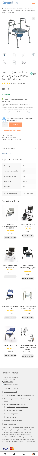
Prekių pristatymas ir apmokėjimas (17, 407)
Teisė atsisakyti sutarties (14, 410)
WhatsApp (5, 454)
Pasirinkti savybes (10, 237)
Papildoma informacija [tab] (9, 148)
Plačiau (29, 113)
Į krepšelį (15, 124)
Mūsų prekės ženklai (10, 424)
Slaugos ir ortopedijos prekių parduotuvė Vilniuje (19, 395)
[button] (33, 18)
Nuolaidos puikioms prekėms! (13, 420)
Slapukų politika (11, 417)
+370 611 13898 (8, 382)
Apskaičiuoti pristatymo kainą (12, 130)
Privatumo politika (12, 414)
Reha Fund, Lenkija (16, 139)
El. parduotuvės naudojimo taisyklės (15, 404)
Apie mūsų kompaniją (10, 392)
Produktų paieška (24, 454)
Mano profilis (14, 454)
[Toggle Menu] (33, 2)
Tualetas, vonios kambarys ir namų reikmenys (21, 8)
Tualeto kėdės (5, 10)
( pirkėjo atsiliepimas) (18, 83)
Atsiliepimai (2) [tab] (6, 153)
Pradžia (6, 8)
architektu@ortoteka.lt (11, 384)
